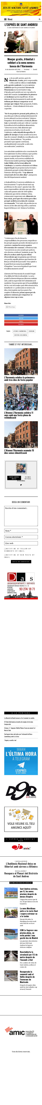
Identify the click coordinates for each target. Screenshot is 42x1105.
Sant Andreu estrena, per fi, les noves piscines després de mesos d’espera (29, 892)
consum (31, 331)
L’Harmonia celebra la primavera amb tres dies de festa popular (19, 379)
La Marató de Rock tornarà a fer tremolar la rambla (19, 718)
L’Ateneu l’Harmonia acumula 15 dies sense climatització (19, 451)
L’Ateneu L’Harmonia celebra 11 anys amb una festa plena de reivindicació (18, 415)
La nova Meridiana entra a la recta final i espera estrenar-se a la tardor (29, 912)
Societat (26, 69)
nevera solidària (21, 335)
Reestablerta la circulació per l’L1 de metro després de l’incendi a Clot (29, 955)
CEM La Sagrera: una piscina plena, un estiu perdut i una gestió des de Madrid (29, 934)
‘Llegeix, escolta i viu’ (10, 740)
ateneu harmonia (20, 331)
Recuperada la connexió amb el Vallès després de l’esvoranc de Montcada (27, 977)
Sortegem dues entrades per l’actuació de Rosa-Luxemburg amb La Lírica (18, 735)
